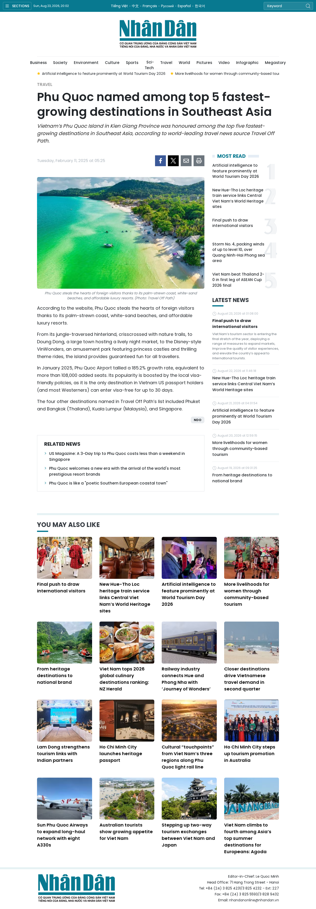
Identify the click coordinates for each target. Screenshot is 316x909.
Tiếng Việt (119, 5)
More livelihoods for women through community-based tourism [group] (230, 73)
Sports (132, 62)
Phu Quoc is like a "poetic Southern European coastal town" (108, 483)
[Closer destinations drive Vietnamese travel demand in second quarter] (251, 643)
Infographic (247, 62)
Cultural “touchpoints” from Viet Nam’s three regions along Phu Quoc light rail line (188, 757)
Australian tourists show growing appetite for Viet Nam (126, 831)
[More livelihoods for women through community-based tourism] (251, 558)
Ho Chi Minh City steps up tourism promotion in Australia (249, 753)
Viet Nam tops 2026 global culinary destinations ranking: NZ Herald (124, 679)
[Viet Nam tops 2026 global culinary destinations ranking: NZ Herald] (127, 643)
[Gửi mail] (186, 160)
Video (224, 62)
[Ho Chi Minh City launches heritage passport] (127, 721)
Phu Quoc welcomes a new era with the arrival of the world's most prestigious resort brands (114, 471)
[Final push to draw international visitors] (64, 558)
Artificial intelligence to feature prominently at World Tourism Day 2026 (235, 171)
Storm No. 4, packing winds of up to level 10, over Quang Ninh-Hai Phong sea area (238, 252)
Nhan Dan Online (158, 34)
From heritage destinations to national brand (242, 478)
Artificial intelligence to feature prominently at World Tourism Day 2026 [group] (103, 73)
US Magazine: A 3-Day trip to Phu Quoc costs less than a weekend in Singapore (117, 456)
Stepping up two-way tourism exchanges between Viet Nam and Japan (188, 835)
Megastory (275, 62)
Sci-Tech (149, 64)
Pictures (204, 62)
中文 (135, 5)
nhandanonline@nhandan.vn (254, 900)
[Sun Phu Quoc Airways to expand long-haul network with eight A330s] (64, 799)
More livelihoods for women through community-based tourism (239, 448)
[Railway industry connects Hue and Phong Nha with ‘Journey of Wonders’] (189, 643)
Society (60, 62)
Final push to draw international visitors (232, 223)
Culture (112, 62)
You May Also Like (68, 524)
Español (184, 5)
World (184, 62)
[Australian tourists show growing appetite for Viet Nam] (127, 799)
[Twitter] (173, 160)
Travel (166, 62)
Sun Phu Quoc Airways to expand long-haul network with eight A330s (62, 835)
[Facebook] (160, 160)
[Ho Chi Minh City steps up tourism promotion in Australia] (251, 721)
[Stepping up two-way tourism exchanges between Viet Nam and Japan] (189, 799)
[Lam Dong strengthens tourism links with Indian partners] (64, 721)
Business (38, 62)
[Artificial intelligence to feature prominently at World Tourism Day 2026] (189, 558)
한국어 (200, 5)
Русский (167, 5)
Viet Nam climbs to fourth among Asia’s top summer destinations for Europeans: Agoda (247, 838)
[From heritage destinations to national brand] (64, 643)
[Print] (199, 160)
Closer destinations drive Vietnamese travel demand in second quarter (247, 679)
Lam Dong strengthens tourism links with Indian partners (63, 753)
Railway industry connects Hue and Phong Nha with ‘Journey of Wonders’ (186, 679)
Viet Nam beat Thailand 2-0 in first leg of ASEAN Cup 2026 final (238, 280)
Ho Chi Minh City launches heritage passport (120, 753)
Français (150, 5)
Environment (86, 62)
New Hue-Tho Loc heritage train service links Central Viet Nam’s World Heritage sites (238, 198)
